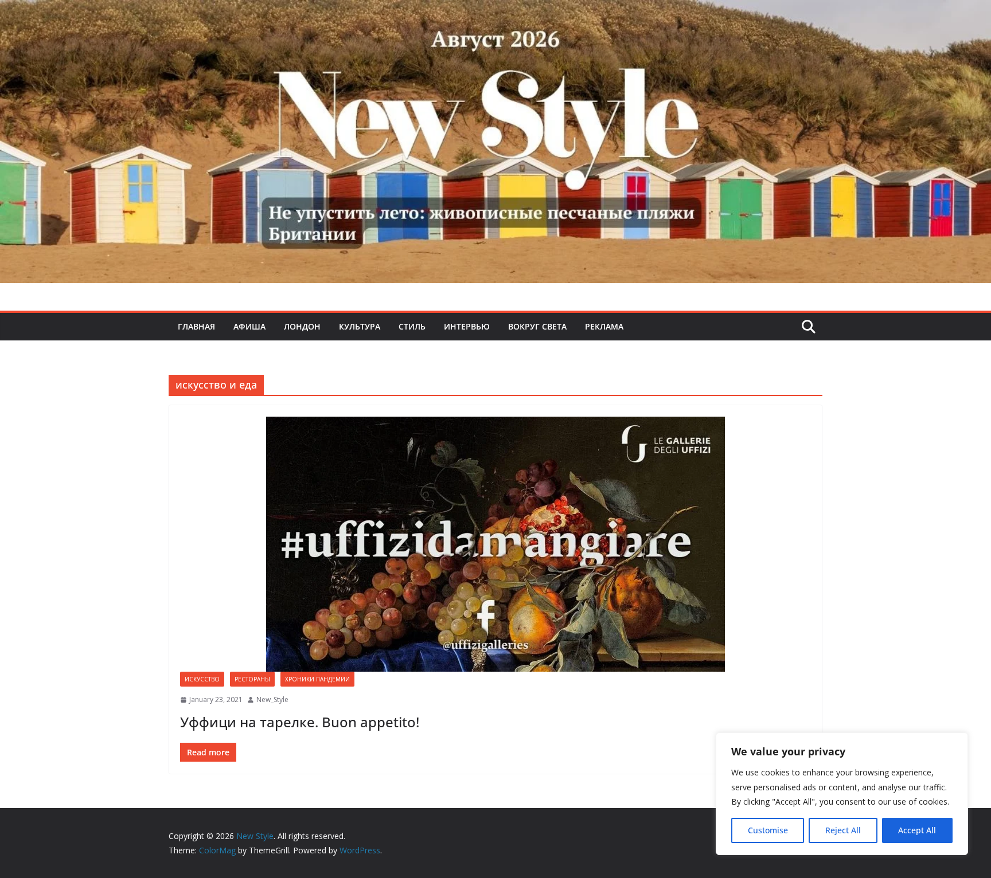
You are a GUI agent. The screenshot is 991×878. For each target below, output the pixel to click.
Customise (768, 830)
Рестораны (252, 679)
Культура (359, 326)
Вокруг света (537, 326)
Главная (196, 326)
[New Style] (495, 12)
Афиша (249, 326)
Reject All (843, 830)
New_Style (272, 699)
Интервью (467, 326)
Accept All (917, 830)
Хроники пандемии (317, 679)
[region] (842, 793)
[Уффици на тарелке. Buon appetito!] (495, 544)
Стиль (412, 326)
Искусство (202, 679)
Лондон (302, 326)
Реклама (604, 326)
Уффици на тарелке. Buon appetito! (299, 721)
